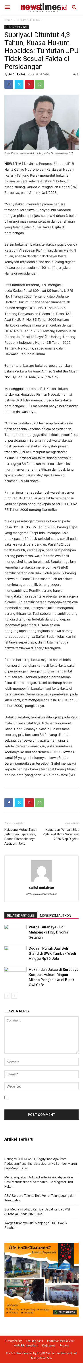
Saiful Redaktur (18, 74)
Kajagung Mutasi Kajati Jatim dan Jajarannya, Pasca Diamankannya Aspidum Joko (20, 837)
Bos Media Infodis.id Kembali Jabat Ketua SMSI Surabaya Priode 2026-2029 (37, 1212)
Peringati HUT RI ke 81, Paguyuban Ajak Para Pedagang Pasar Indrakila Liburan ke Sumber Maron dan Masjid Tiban (40, 1163)
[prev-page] (7, 996)
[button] (74, 8)
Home (8, 20)
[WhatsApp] (39, 84)
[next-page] (14, 996)
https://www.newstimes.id (41, 893)
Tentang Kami (34, 1341)
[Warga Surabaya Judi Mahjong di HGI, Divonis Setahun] (15, 932)
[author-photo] (41, 881)
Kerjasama (48, 1345)
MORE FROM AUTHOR (55, 915)
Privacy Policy (13, 1341)
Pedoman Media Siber (61, 1341)
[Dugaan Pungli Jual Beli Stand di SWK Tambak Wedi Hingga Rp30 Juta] (15, 953)
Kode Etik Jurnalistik (26, 1345)
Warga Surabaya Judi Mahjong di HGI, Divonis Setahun (48, 932)
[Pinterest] (29, 84)
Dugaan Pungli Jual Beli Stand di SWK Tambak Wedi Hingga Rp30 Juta (52, 953)
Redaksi (64, 1345)
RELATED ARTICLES (21, 915)
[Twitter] (19, 84)
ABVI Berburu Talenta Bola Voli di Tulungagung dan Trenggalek (39, 1198)
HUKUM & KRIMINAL (28, 20)
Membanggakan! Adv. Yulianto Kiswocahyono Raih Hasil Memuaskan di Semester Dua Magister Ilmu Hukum (39, 1182)
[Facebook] (8, 84)
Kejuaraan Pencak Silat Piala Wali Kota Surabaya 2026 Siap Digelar (61, 834)
